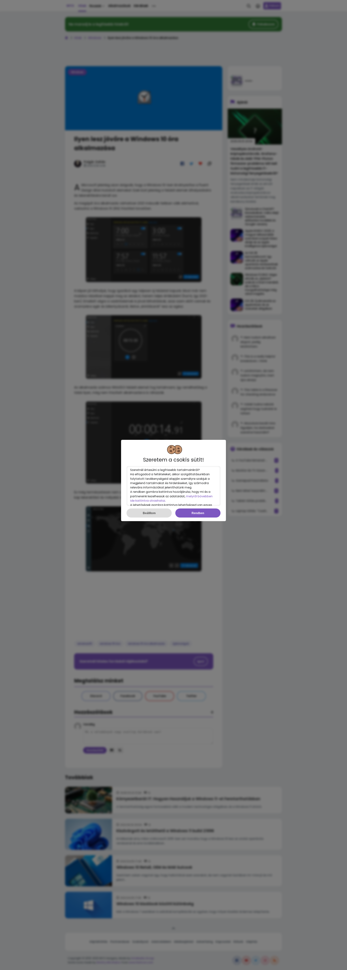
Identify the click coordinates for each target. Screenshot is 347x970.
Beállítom (149, 513)
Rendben (198, 513)
